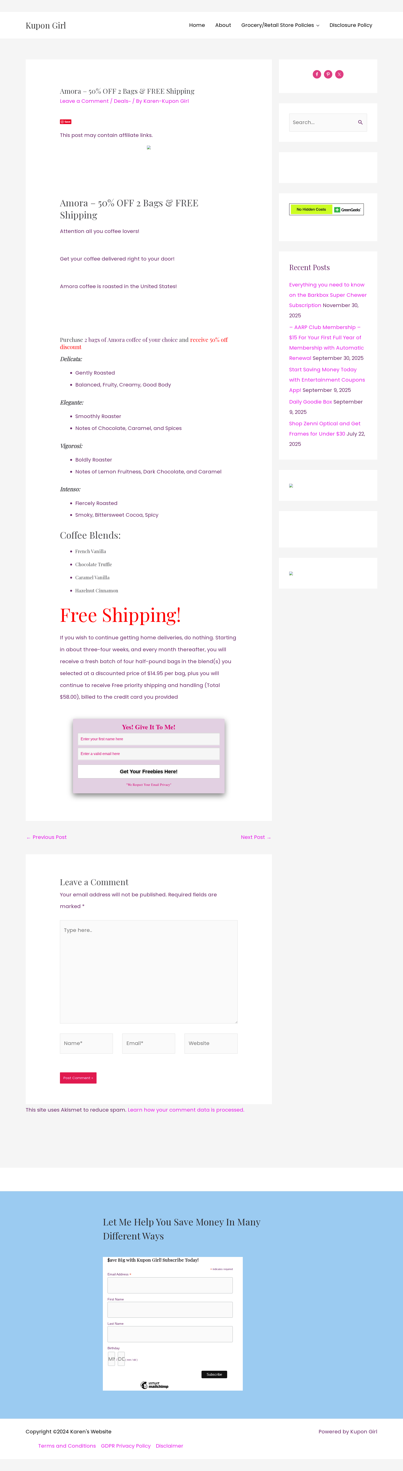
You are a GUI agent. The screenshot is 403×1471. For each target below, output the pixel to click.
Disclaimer (169, 1446)
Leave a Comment (84, 101)
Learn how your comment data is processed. (186, 1109)
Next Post (256, 837)
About (223, 25)
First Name (116, 1299)
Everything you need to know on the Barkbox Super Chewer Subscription (328, 295)
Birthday (114, 1348)
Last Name (116, 1323)
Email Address (119, 1274)
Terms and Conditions (67, 1446)
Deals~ (122, 101)
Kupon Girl (46, 25)
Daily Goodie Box (310, 401)
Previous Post (46, 837)
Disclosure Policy (351, 25)
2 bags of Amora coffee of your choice (131, 339)
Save (67, 121)
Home (197, 25)
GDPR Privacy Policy (126, 1446)
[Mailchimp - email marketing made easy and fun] (154, 1389)
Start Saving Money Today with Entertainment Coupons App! (327, 380)
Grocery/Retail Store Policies (277, 25)
